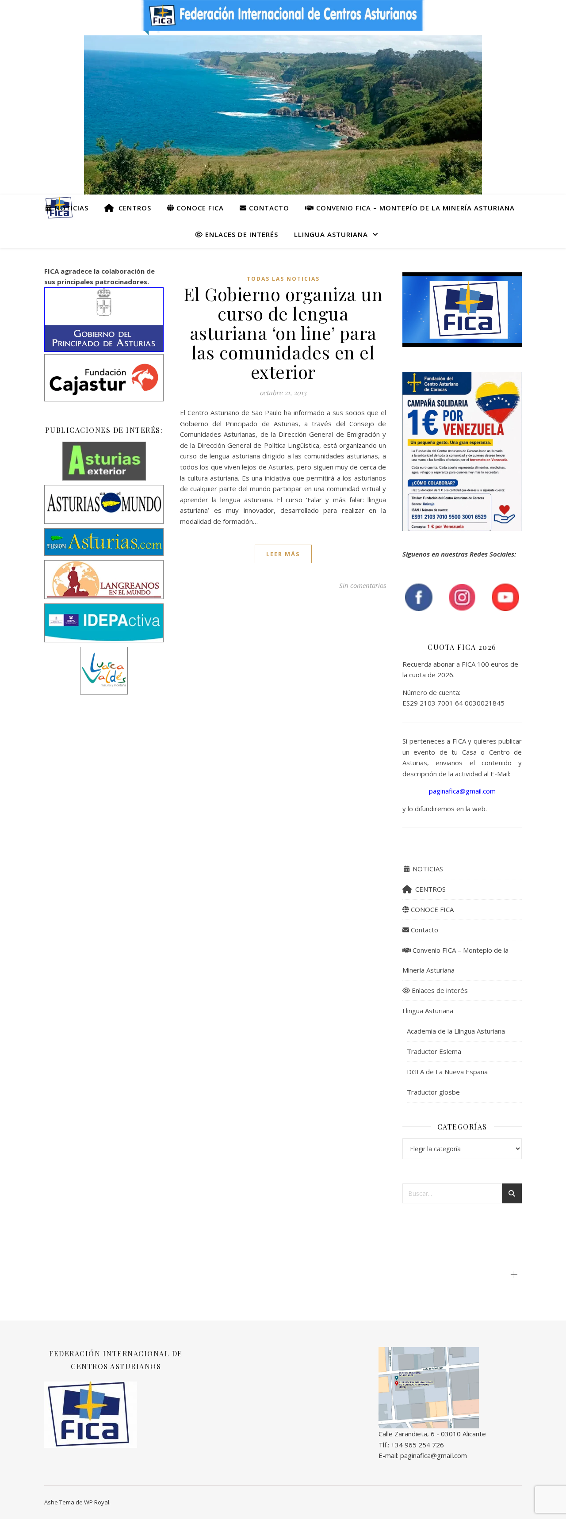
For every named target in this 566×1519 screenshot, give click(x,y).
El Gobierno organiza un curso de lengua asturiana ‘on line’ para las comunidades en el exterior (283, 332)
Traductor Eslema (434, 1051)
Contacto (268, 207)
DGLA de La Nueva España (447, 1071)
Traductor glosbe (433, 1092)
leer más (283, 554)
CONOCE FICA (199, 207)
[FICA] (450, 1388)
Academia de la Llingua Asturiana (456, 1031)
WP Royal (96, 1502)
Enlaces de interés (240, 234)
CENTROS (132, 207)
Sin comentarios (362, 585)
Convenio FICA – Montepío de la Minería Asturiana (414, 207)
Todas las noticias (283, 278)
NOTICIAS (70, 207)
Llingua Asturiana (331, 234)
